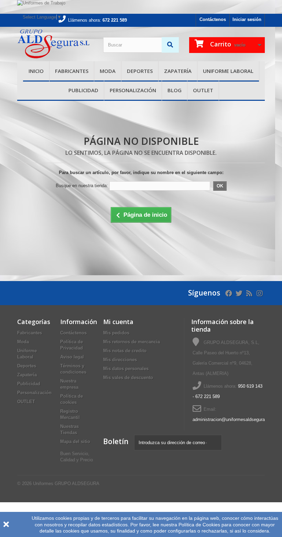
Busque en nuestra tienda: (82, 185)
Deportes (140, 70)
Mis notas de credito (125, 350)
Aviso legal (72, 356)
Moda (108, 70)
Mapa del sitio (75, 441)
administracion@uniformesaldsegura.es (232, 419)
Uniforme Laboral (228, 70)
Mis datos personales (126, 368)
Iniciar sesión (246, 19)
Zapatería (178, 70)
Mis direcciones (120, 359)
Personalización (133, 90)
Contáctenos (212, 19)
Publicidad (83, 90)
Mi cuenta (118, 322)
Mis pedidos (116, 332)
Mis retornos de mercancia (131, 341)
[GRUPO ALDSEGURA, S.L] (55, 44)
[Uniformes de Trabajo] (141, 7)
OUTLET (203, 90)
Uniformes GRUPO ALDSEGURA (66, 483)
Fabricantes (71, 70)
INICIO (36, 70)
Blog (174, 90)
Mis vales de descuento (128, 377)
